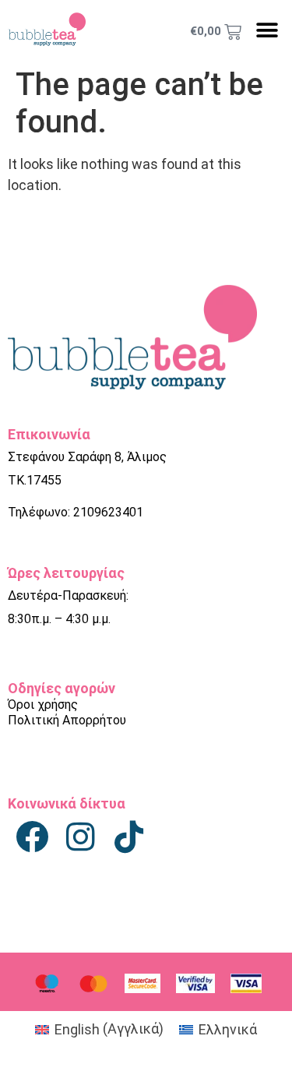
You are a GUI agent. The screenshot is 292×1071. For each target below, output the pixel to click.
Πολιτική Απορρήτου (67, 720)
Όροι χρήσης (43, 704)
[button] (266, 30)
